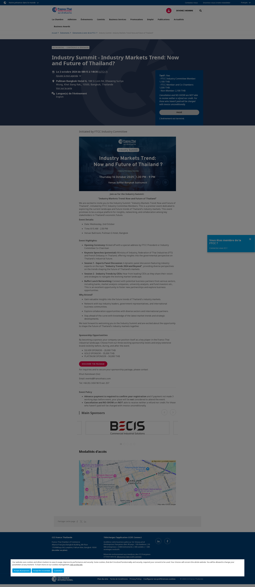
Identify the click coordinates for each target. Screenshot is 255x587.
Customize (58, 570)
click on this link (76, 564)
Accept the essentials (41, 570)
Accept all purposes (21, 570)
